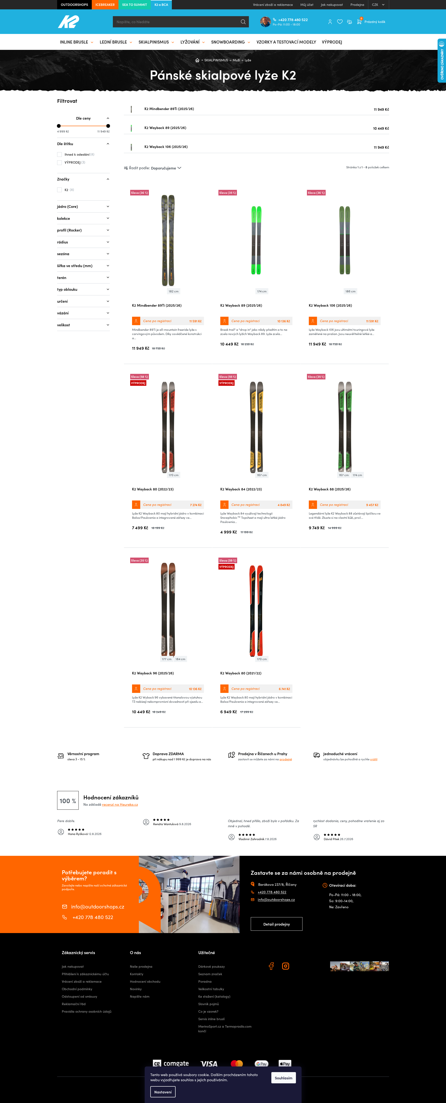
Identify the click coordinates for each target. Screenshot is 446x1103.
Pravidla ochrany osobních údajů (86, 1011)
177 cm (166, 659)
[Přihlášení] (330, 22)
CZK (375, 4)
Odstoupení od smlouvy (79, 996)
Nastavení (163, 1091)
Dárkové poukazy (211, 966)
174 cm (261, 291)
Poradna (205, 981)
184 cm (180, 659)
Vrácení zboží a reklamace (273, 4)
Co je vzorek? (208, 1011)
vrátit (373, 759)
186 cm (350, 291)
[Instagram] (286, 966)
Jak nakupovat (332, 4)
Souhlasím (283, 1077)
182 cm (173, 291)
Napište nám (139, 996)
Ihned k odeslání (79, 154)
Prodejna (357, 4)
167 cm (262, 475)
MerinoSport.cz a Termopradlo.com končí (224, 1028)
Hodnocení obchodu (145, 981)
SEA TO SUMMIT (134, 4)
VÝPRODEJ (74, 162)
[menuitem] (77, 42)
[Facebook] (271, 966)
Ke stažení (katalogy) (214, 996)
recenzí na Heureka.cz (120, 804)
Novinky (136, 989)
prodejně (286, 759)
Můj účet (306, 4)
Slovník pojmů (208, 1004)
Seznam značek (210, 974)
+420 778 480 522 (280, 19)
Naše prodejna (141, 966)
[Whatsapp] (300, 966)
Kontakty (136, 974)
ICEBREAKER (105, 4)
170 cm (173, 475)
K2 (69, 189)
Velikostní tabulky (211, 989)
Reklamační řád (74, 1004)
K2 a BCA (161, 4)
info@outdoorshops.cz (97, 906)
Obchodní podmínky (77, 989)
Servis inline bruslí (211, 1019)
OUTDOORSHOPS (74, 4)
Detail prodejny (276, 924)
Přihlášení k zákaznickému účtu (85, 974)
